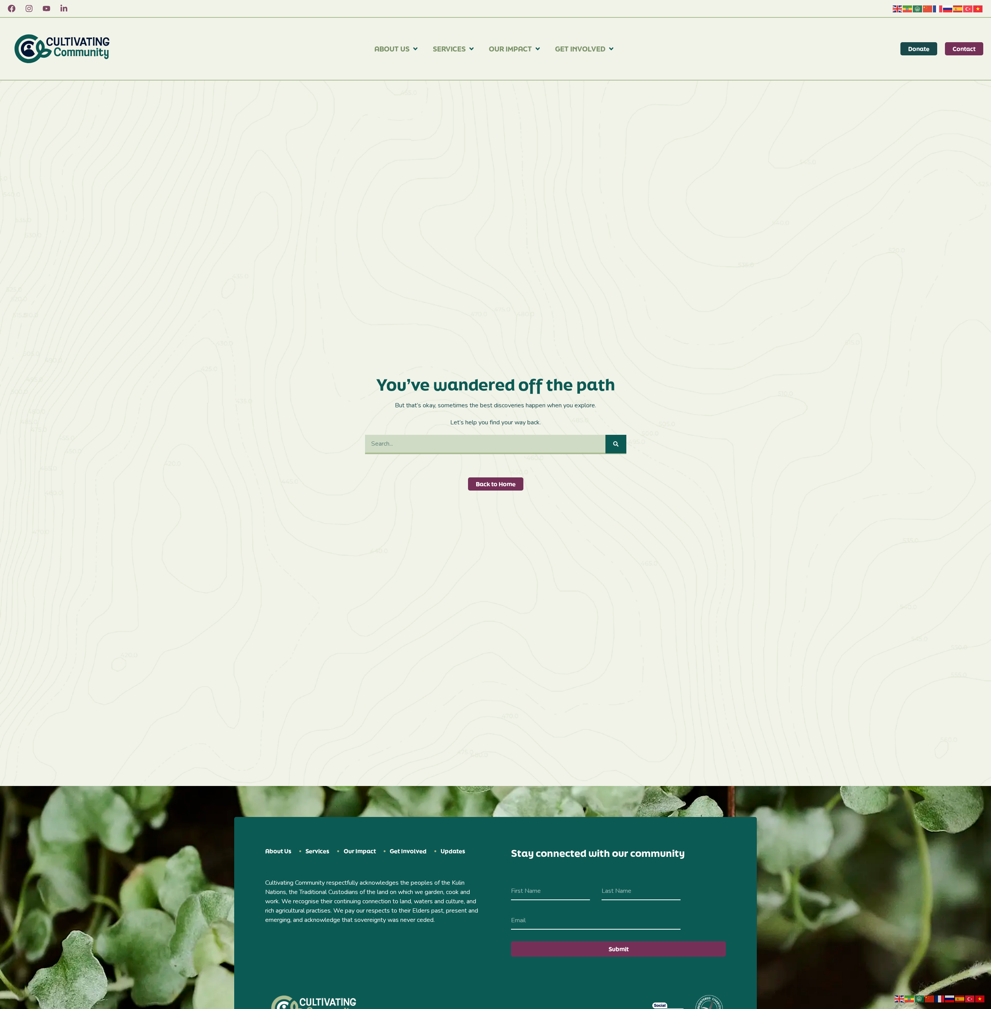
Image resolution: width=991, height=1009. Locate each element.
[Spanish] (958, 8)
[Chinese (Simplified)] (928, 8)
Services (449, 48)
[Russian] (948, 8)
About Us (392, 48)
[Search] (615, 444)
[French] (938, 8)
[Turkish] (968, 8)
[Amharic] (908, 8)
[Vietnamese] (978, 8)
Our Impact (510, 48)
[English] (898, 8)
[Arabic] (918, 8)
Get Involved (580, 48)
